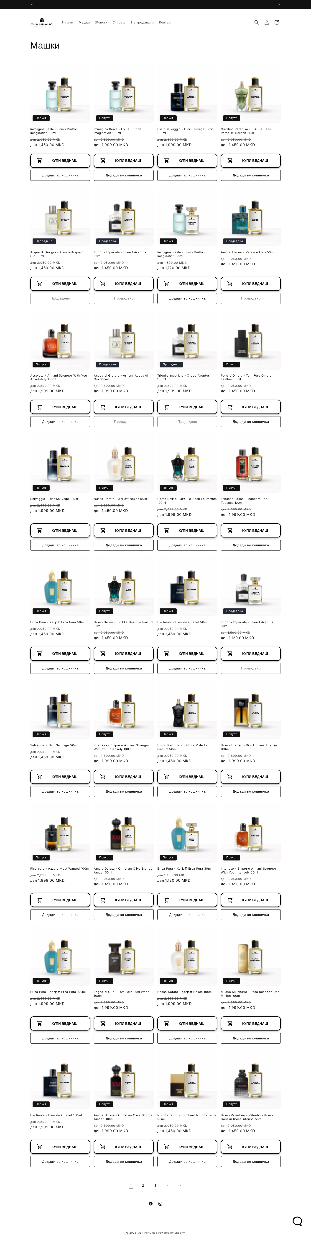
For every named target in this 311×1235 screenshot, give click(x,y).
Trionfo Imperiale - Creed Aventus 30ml (247, 624)
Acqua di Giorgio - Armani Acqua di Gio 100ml (121, 377)
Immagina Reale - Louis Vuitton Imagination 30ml (181, 254)
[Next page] (180, 1186)
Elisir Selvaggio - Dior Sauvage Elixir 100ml (185, 131)
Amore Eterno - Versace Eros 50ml (247, 252)
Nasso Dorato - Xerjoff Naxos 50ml (121, 499)
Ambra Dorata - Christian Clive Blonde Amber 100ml (123, 1117)
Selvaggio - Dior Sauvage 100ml (54, 499)
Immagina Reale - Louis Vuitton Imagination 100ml (117, 131)
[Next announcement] (279, 4)
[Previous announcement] (32, 4)
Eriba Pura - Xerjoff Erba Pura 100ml (58, 992)
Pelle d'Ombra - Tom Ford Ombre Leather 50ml (246, 377)
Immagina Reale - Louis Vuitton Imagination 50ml (54, 131)
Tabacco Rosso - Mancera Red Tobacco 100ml (244, 500)
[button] (257, 22)
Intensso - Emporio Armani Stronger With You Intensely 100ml (121, 747)
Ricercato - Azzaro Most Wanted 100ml (60, 868)
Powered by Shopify (171, 1232)
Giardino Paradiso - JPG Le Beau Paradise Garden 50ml (246, 131)
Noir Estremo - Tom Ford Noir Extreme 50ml (187, 1117)
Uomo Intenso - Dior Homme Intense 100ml (249, 747)
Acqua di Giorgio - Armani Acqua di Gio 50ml (57, 254)
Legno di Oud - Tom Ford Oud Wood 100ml (122, 993)
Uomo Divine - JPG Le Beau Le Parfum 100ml (187, 500)
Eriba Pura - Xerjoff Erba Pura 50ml (57, 622)
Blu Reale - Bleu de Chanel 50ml (182, 622)
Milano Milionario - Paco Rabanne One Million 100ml (250, 993)
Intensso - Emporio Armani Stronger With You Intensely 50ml (248, 870)
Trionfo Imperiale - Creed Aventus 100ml (183, 377)
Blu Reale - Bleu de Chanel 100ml (56, 1115)
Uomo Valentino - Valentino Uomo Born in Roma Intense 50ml (247, 1117)
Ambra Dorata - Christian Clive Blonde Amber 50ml (123, 870)
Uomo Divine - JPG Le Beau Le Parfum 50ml (123, 624)
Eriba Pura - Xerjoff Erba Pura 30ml (184, 868)
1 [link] (131, 1185)
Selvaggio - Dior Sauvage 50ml (53, 745)
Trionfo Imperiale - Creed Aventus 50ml (120, 254)
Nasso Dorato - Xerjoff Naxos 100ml (184, 992)
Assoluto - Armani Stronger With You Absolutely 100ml (58, 377)
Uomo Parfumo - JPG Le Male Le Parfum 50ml (182, 747)
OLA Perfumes (147, 1232)
